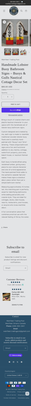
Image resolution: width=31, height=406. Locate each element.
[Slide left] (2, 52)
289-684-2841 (14, 1)
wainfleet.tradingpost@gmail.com (15, 3)
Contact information (10, 398)
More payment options (15, 115)
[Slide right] (29, 52)
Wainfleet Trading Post (18, 389)
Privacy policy (21, 391)
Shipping (4, 89)
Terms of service (11, 395)
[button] (4, 11)
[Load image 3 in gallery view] (23, 51)
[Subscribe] (25, 268)
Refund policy (11, 391)
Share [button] (5, 227)
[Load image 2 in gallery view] (15, 51)
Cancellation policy (23, 398)
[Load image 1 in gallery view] (7, 51)
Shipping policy (22, 395)
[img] (15, 282)
